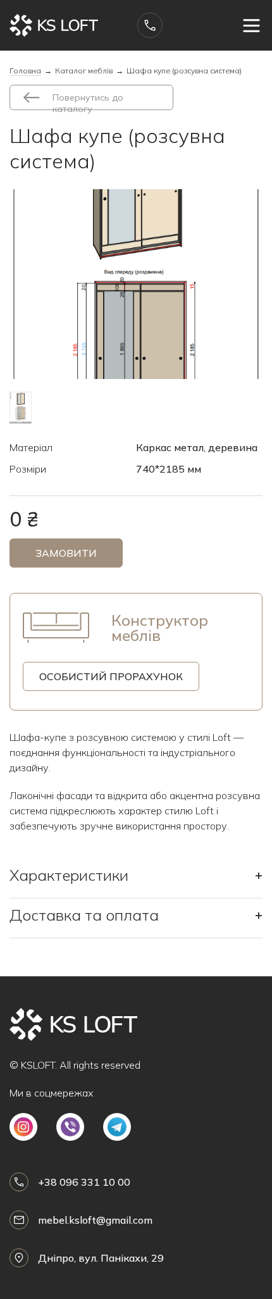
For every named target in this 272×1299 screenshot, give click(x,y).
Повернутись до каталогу (88, 101)
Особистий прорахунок (111, 676)
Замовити (66, 553)
